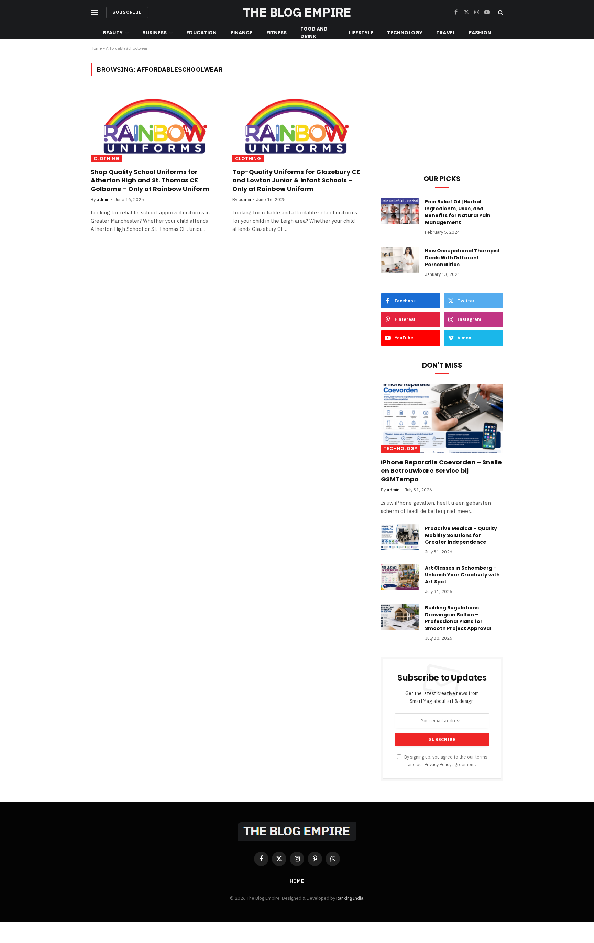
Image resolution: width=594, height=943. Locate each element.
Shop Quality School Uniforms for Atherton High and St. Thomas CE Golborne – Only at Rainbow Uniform (150, 180)
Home (96, 48)
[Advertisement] (442, 111)
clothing (106, 158)
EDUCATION (201, 32)
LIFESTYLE (361, 32)
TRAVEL (445, 32)
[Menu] (94, 12)
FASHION (480, 32)
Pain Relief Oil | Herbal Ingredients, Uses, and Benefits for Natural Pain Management (458, 212)
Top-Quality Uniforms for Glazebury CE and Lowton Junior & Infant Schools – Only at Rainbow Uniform (296, 180)
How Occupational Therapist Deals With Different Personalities (462, 257)
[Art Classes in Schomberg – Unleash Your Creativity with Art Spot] (400, 577)
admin (103, 199)
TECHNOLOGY (404, 32)
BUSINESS (154, 32)
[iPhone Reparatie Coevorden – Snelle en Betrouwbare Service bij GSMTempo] (442, 418)
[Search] (500, 12)
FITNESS (276, 32)
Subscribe (127, 12)
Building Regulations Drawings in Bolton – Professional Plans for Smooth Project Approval (458, 618)
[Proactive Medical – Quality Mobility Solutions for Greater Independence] (400, 537)
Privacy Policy (438, 764)
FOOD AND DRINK (314, 32)
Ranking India (349, 898)
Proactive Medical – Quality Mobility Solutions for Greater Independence (461, 535)
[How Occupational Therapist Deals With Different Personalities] (400, 260)
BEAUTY (113, 32)
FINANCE (242, 32)
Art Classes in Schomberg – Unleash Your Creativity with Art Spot (462, 574)
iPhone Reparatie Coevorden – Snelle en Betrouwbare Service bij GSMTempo (441, 470)
